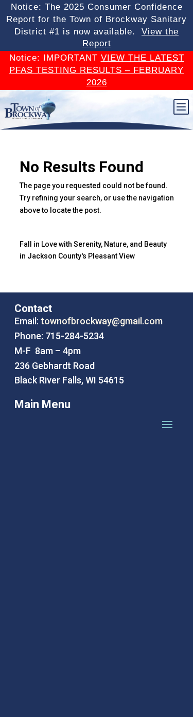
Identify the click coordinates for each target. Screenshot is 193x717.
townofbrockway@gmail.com (102, 321)
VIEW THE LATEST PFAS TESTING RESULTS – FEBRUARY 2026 (96, 70)
